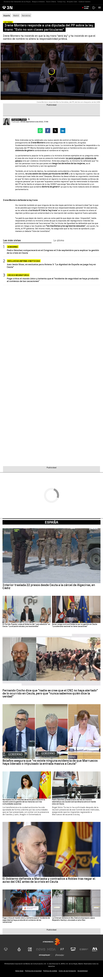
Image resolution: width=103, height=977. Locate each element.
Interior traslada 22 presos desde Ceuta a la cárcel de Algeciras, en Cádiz (49, 587)
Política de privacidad (33, 971)
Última (86, 7)
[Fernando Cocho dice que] (51, 661)
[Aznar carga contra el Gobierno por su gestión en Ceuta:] (76, 609)
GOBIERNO (13, 247)
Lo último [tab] (59, 240)
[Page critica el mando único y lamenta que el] (27, 903)
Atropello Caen (72, 2)
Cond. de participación (67, 971)
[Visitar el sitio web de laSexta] (19, 949)
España (51, 522)
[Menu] (100, 8)
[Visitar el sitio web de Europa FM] (84, 949)
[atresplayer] (94, 8)
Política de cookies (50, 971)
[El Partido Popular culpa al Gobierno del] (27, 609)
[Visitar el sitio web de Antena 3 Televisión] (8, 949)
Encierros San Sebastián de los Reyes (17, 2)
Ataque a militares (38, 2)
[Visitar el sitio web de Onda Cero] (73, 949)
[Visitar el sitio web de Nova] (40, 949)
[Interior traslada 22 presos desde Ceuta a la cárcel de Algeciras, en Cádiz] (51, 555)
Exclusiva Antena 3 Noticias (24, 261)
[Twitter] (29, 119)
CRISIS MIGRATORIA (18, 275)
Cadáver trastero (84, 2)
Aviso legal (19, 971)
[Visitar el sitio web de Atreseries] (62, 949)
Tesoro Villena (51, 2)
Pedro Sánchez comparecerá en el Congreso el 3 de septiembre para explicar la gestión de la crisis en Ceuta (53, 251)
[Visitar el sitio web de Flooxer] (59, 955)
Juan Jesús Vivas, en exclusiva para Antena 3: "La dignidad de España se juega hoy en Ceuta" (51, 265)
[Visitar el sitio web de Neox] (29, 949)
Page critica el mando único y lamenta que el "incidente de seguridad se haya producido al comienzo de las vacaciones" (53, 279)
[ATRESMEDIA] (51, 941)
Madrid (16, 16)
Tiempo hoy (61, 2)
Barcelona (26, 16)
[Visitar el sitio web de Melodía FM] (94, 949)
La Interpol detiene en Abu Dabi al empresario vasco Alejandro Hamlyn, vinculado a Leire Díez (73, 919)
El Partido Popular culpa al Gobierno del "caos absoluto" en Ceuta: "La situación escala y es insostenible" (26, 625)
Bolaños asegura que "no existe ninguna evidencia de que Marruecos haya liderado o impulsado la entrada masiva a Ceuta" (50, 762)
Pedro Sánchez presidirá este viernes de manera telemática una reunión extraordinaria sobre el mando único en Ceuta (74, 802)
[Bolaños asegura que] (51, 731)
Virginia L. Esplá (19, 120)
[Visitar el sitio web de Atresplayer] (46, 955)
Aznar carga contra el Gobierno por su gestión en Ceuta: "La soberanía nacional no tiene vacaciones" (74, 625)
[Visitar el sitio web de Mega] (51, 949)
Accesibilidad (83, 971)
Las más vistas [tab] (12, 240)
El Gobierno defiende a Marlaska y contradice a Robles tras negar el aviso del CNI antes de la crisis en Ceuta (49, 880)
